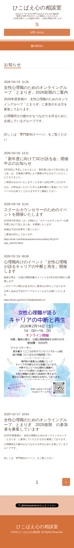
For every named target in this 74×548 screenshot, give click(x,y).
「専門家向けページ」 (32, 134)
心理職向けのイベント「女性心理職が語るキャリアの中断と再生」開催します (35, 266)
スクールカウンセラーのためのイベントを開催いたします (35, 212)
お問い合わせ (37, 32)
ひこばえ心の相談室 (37, 8)
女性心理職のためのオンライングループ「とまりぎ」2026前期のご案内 (36, 89)
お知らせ (12, 64)
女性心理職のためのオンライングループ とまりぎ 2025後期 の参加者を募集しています (36, 424)
